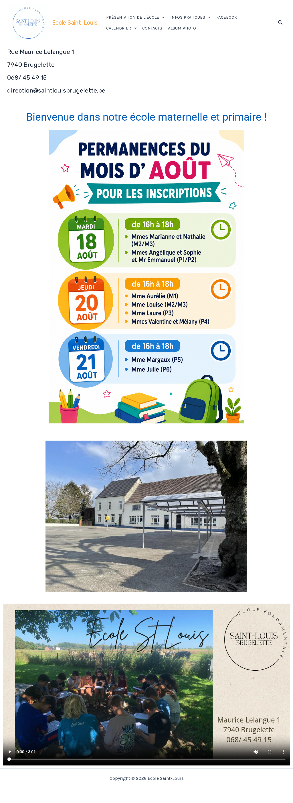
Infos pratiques (187, 17)
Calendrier (118, 28)
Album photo (182, 28)
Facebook (226, 17)
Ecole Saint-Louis (75, 22)
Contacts (152, 28)
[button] (162, 17)
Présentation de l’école (132, 17)
